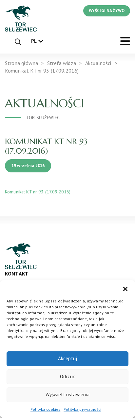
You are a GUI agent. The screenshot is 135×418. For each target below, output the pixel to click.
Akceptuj (67, 358)
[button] (125, 288)
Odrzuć (67, 376)
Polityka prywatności (82, 409)
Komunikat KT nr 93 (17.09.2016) (37, 192)
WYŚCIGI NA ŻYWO (107, 10)
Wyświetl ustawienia (68, 394)
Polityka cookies (45, 409)
